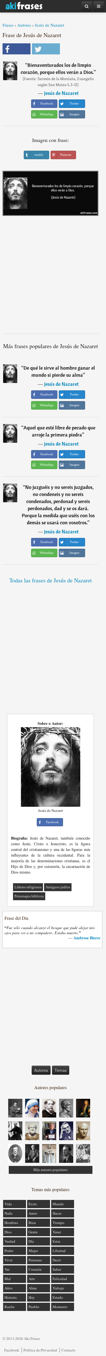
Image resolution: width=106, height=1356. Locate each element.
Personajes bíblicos (29, 896)
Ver (7, 1269)
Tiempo (58, 1222)
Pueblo (34, 1306)
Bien (32, 1222)
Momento (60, 1306)
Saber (57, 1269)
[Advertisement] (53, 277)
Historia (11, 1297)
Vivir (8, 1260)
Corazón (35, 1269)
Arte (32, 1278)
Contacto (68, 1350)
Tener (57, 1231)
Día (31, 1241)
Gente (33, 1231)
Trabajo (58, 1288)
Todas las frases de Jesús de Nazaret (50, 580)
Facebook (11, 1350)
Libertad (59, 1250)
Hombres (11, 1222)
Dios (8, 1231)
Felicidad (60, 1278)
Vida (8, 1203)
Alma (33, 1288)
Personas (35, 1260)
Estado (58, 1297)
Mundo (58, 1203)
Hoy (32, 1297)
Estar (56, 1241)
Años (8, 1288)
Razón (9, 1306)
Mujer (33, 1250)
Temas (61, 1070)
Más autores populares (50, 1170)
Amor (33, 1213)
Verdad (10, 1241)
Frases (8, 25)
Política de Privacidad (40, 1350)
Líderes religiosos (28, 887)
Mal (8, 1278)
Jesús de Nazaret (49, 25)
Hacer (57, 1213)
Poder (9, 1250)
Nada (8, 1213)
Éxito (33, 1203)
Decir (57, 1260)
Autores (24, 25)
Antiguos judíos (58, 887)
